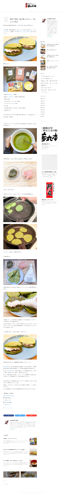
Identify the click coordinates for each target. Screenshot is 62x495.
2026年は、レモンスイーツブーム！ (10, 438)
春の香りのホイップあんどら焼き (22, 31)
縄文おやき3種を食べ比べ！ (52, 49)
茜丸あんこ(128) (5, 407)
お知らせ (44, 89)
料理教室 (43, 85)
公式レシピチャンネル (46, 87)
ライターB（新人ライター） (47, 76)
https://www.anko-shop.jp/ (8, 395)
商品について (51, 89)
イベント (44, 92)
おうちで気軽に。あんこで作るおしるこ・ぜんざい (13, 460)
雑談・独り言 (53, 80)
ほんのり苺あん (9, 96)
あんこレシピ (53, 83)
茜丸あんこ (44, 80)
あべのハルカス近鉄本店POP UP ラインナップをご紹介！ (14, 449)
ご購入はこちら (7, 400)
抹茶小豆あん (9, 94)
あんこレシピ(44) (10, 407)
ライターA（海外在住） (46, 78)
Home (31, 10)
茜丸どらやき (44, 83)
